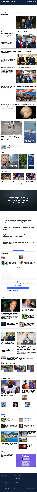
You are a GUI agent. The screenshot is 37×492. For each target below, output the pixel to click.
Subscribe (16, 481)
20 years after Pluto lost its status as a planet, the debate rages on (17, 104)
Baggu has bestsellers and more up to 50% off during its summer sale (11, 257)
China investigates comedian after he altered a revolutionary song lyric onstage (31, 446)
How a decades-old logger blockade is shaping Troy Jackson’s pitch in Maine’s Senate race (26, 348)
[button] (27, 59)
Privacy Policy (7, 482)
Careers (6, 479)
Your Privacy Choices (10, 484)
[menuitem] (13, 1)
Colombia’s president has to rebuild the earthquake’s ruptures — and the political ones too (17, 68)
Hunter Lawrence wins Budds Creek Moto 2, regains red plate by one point (31, 398)
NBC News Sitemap (17, 478)
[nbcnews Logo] (2, 475)
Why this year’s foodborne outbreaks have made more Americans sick (30, 317)
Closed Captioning (17, 479)
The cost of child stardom (29, 182)
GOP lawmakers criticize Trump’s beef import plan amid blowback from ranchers (8, 60)
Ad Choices (6, 481)
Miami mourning (16, 181)
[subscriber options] (34, 1)
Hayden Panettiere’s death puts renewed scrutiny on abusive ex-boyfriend (17, 13)
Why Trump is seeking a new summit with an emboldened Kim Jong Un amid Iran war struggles (18, 32)
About (6, 475)
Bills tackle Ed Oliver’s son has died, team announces (9, 394)
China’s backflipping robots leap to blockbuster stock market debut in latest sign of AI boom (14, 146)
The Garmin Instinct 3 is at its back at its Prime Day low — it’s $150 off (10, 263)
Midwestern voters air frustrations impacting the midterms (31, 373)
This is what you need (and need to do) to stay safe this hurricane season (29, 257)
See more (18, 248)
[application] (27, 59)
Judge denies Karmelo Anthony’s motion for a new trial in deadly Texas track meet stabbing (18, 86)
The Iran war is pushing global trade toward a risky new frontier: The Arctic (8, 39)
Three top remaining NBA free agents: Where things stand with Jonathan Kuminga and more (20, 407)
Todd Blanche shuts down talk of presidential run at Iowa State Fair (19, 373)
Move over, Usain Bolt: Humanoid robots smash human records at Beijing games (10, 137)
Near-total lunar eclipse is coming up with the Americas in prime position (12, 325)
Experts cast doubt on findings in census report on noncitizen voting (7, 343)
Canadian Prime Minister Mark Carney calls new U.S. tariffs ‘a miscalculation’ (16, 51)
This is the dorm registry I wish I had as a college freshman (29, 263)
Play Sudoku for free (5, 452)
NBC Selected (17, 484)
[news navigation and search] (36, 1)
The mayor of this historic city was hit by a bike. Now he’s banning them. (9, 444)
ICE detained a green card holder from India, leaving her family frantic (29, 324)
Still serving (3, 181)
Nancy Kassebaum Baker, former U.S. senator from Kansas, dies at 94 (12, 358)
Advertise (16, 482)
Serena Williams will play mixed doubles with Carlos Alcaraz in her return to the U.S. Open (28, 391)
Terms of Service (17, 475)
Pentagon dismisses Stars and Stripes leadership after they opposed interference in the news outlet (7, 349)
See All (18, 267)
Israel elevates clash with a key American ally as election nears (6, 43)
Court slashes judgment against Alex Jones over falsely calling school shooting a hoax (29, 310)
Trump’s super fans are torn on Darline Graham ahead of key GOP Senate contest (27, 358)
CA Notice (6, 485)
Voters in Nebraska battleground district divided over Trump (6, 373)
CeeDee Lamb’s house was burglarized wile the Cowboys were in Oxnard (9, 405)
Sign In (16, 290)
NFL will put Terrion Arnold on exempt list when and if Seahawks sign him (33, 406)
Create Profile (18, 288)
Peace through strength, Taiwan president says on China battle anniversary (18, 242)
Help (6, 478)
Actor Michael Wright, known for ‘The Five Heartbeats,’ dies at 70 (10, 314)
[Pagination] (33, 364)
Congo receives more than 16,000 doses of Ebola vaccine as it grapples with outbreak (31, 439)
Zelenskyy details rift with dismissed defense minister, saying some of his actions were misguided (17, 221)
